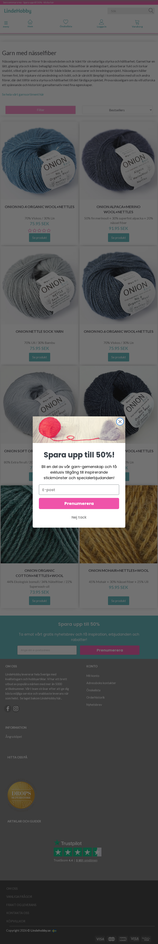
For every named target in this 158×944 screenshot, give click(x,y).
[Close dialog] (120, 421)
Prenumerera (79, 503)
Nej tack (79, 517)
